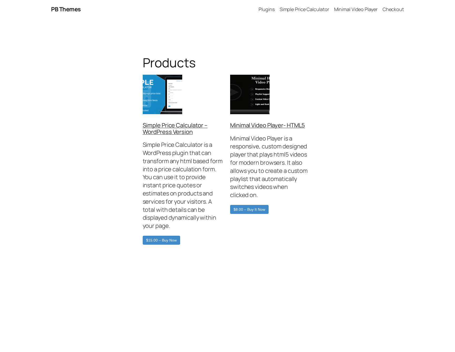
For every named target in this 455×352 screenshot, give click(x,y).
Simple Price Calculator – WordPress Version (175, 128)
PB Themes (66, 9)
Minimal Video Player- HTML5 (267, 125)
